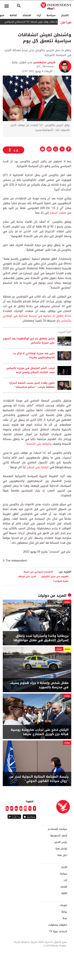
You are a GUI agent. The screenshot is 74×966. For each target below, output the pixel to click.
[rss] (7, 808)
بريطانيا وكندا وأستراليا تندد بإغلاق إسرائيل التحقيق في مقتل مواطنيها (40, 638)
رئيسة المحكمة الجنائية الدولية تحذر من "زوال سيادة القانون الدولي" (38, 779)
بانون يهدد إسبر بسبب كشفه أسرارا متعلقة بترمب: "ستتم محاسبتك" (32, 385)
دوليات (43, 595)
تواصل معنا (61, 849)
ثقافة (13, 15)
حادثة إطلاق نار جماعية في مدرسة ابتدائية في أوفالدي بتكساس (37, 318)
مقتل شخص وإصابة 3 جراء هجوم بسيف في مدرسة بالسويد (39, 685)
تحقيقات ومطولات (57, 925)
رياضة (64, 912)
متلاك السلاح (57, 212)
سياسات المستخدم (57, 829)
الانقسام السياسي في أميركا (38, 571)
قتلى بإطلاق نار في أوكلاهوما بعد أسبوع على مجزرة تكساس (29, 340)
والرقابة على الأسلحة (38, 444)
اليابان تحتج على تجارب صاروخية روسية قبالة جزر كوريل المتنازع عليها (39, 732)
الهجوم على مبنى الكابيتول (54, 576)
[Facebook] (34, 808)
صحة (64, 918)
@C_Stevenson (45, 66)
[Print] (42, 149)
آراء (39, 15)
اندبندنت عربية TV (58, 931)
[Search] (18, 6)
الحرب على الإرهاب (27, 576)
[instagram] (25, 808)
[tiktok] (11, 808)
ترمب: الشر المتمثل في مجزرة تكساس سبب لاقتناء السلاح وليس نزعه (30, 370)
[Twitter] (30, 808)
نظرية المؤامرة (60, 581)
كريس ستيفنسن (43, 62)
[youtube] (21, 808)
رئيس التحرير (60, 842)
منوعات (63, 905)
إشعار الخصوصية (58, 836)
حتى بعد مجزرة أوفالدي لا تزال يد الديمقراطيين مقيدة (34, 355)
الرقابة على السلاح (38, 467)
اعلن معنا (62, 855)
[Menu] (6, 6)
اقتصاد (26, 15)
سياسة (51, 15)
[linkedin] (16, 808)
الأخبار (65, 15)
